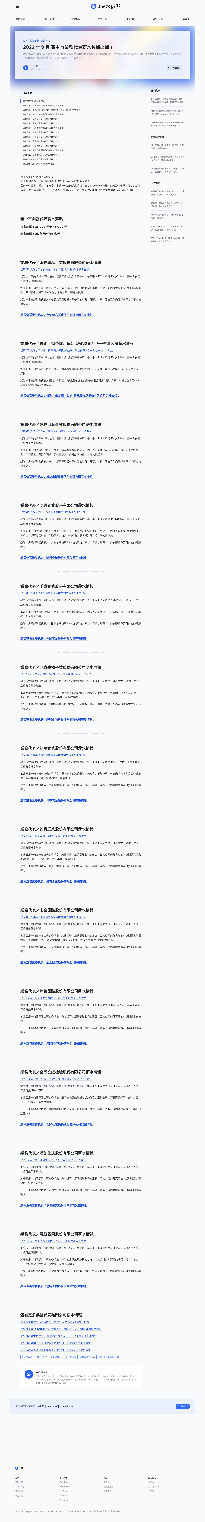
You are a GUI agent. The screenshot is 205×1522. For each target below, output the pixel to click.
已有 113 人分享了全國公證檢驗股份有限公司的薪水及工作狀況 (56, 1078)
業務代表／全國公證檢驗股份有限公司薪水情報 (43, 150)
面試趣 (151, 1482)
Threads (64, 1500)
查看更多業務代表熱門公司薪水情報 (38, 164)
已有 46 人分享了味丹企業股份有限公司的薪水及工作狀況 (53, 512)
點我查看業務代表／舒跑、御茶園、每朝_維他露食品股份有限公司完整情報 (69, 395)
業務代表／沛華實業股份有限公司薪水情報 (41, 132)
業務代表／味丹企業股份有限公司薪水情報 (41, 119)
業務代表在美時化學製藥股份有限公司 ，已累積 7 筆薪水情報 (55, 1349)
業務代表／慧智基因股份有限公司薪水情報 (41, 159)
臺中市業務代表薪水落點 (33, 101)
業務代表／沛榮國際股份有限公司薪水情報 (41, 146)
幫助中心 (107, 1491)
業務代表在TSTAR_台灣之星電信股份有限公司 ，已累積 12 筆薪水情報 (60, 1328)
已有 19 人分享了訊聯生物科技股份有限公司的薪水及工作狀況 (55, 674)
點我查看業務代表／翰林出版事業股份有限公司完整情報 (56, 476)
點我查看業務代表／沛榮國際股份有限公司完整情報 (53, 1043)
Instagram (64, 1486)
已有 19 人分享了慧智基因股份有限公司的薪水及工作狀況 (53, 1240)
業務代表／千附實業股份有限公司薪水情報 (41, 123)
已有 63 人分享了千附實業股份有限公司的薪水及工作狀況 (53, 593)
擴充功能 (19, 1495)
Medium (63, 1495)
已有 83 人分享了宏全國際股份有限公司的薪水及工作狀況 (53, 916)
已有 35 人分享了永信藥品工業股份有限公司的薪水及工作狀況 (56, 269)
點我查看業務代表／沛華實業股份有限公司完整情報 (53, 800)
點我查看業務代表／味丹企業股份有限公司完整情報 (53, 557)
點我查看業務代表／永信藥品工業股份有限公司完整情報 (56, 314)
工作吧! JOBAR (154, 1486)
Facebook (64, 1482)
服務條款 (107, 1482)
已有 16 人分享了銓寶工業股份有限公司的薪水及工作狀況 (53, 836)
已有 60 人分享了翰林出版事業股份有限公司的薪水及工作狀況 (56, 431)
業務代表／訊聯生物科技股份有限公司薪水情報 (43, 128)
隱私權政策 (108, 1486)
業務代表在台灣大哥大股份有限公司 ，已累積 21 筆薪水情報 (54, 1321)
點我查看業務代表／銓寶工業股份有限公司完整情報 (53, 881)
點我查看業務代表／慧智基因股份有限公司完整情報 (53, 1286)
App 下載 (19, 1486)
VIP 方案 (19, 1482)
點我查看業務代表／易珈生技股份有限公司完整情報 (53, 1205)
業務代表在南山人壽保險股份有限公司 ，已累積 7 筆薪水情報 (55, 1342)
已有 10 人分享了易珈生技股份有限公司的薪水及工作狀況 (53, 1159)
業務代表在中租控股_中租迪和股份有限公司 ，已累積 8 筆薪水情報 (58, 1335)
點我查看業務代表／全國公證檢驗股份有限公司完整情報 (56, 1124)
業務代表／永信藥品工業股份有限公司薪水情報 (43, 105)
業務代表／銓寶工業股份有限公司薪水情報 (41, 137)
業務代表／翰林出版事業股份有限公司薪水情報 (43, 114)
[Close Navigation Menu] (17, 6)
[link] (167, 100)
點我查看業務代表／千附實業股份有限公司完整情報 (53, 638)
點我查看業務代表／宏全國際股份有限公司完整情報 (53, 962)
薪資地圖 (19, 1491)
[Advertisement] (102, 1436)
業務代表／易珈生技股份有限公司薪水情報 (41, 155)
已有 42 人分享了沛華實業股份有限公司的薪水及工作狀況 (53, 755)
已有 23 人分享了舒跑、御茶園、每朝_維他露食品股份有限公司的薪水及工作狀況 (66, 350)
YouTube (64, 1491)
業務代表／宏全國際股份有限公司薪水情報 (41, 141)
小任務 (151, 1491)
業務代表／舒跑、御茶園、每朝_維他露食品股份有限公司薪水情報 (51, 110)
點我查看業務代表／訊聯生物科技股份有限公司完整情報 (56, 719)
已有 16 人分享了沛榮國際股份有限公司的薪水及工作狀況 (53, 997)
